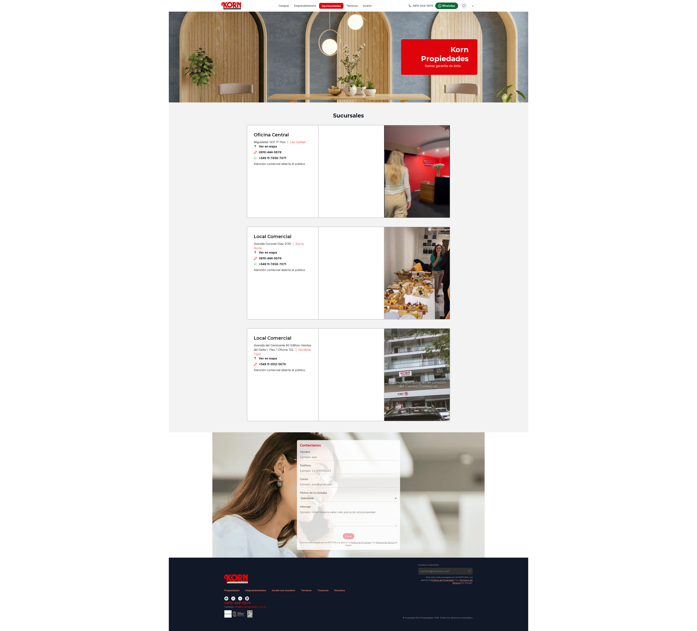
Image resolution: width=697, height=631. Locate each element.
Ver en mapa (268, 146)
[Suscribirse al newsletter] (469, 571)
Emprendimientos (305, 5)
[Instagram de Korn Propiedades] (233, 598)
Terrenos (352, 5)
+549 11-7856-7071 (272, 158)
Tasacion (323, 590)
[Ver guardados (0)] (464, 5)
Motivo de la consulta (313, 493)
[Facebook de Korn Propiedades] (226, 598)
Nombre (305, 452)
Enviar (348, 536)
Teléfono (305, 466)
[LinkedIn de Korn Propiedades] (247, 598)
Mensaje (305, 507)
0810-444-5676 (270, 152)
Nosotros (339, 590)
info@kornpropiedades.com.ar (250, 607)
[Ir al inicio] (231, 5)
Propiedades (232, 590)
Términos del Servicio (385, 542)
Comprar (283, 5)
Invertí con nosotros (283, 590)
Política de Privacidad (361, 542)
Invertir (367, 5)
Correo (304, 479)
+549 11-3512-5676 (272, 364)
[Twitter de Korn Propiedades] (240, 598)
